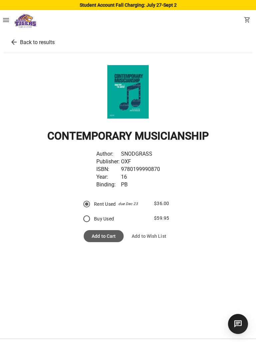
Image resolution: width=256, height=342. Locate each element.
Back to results (37, 42)
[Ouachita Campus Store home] (26, 20)
